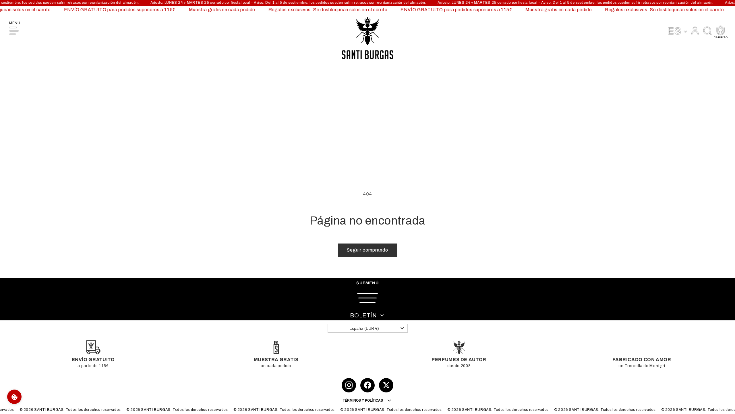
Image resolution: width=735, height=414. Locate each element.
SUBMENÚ (367, 283)
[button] (707, 30)
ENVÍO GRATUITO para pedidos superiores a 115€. (117, 9)
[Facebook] (367, 385)
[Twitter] (386, 385)
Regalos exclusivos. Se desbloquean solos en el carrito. (325, 9)
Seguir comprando (367, 250)
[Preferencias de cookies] (14, 397)
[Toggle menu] (367, 298)
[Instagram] (349, 385)
